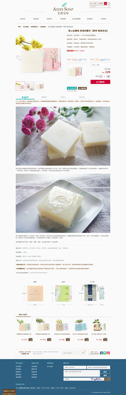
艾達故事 (103, 19)
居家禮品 (36, 19)
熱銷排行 (49, 19)
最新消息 (34, 369)
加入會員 (50, 366)
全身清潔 (22, 19)
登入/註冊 (93, 3)
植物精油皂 (34, 26)
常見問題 (34, 366)
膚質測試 (18, 374)
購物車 (101, 3)
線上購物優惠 (76, 19)
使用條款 (34, 377)
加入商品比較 (72, 88)
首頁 (19, 26)
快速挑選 (63, 19)
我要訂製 (34, 372)
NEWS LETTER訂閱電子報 (25, 352)
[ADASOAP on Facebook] (101, 353)
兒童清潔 (43, 26)
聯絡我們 (90, 19)
